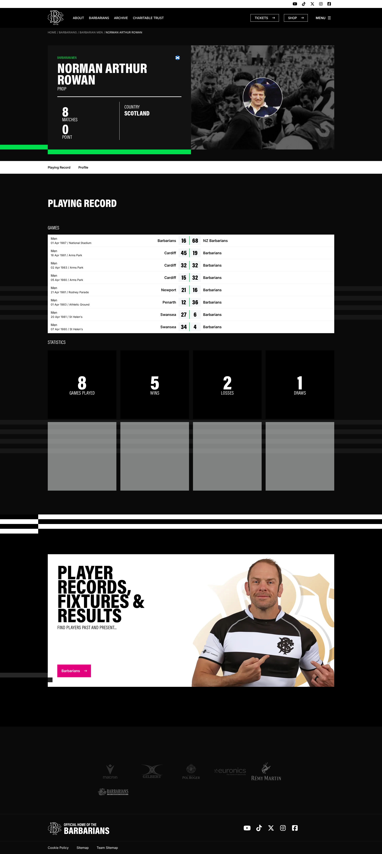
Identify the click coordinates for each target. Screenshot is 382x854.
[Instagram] (321, 4)
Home (52, 32)
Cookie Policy (58, 848)
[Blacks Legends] (113, 792)
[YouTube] (295, 4)
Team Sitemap (107, 848)
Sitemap (83, 848)
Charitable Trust (148, 18)
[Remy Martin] (268, 771)
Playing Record (59, 167)
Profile (83, 167)
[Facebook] (329, 4)
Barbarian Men (91, 32)
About (78, 18)
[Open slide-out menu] (323, 18)
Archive (121, 18)
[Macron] (113, 771)
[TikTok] (304, 4)
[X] (312, 4)
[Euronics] (230, 771)
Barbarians (99, 18)
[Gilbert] (152, 771)
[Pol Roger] (191, 771)
